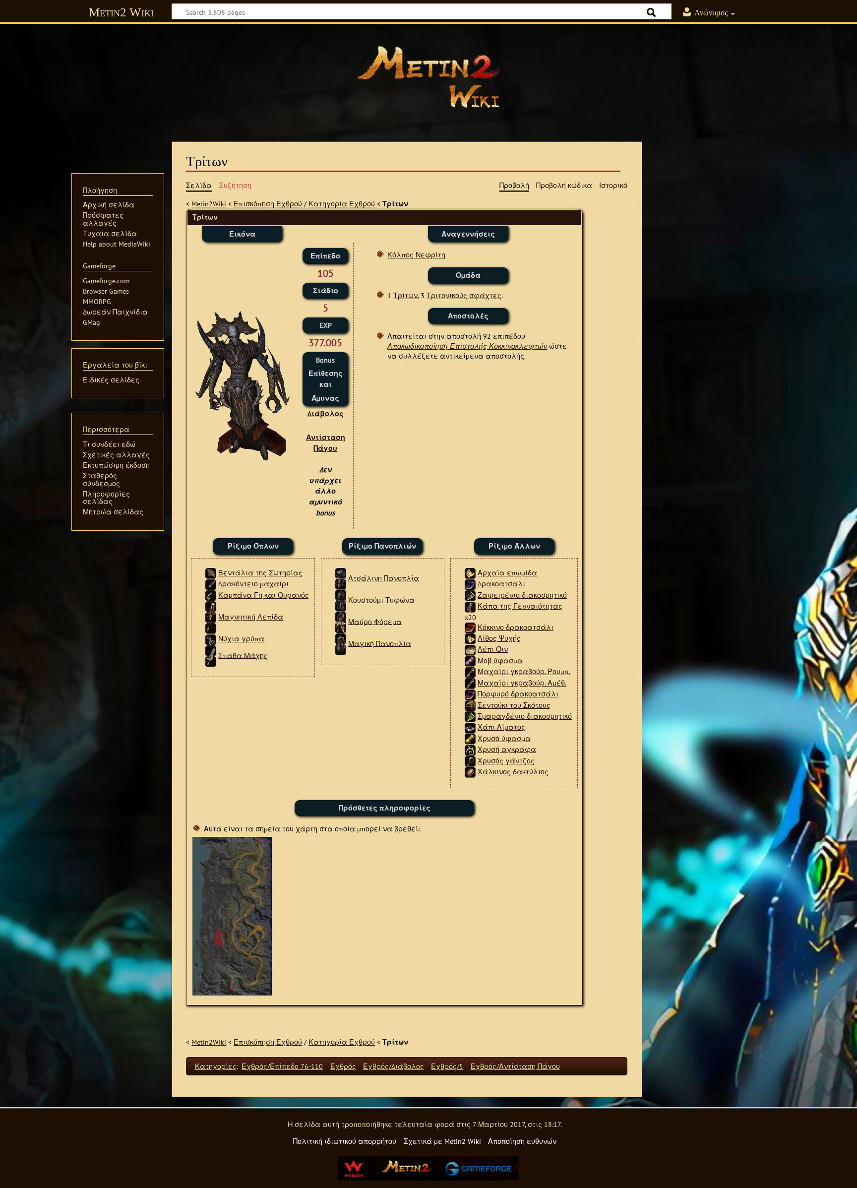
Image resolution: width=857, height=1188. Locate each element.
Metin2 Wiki (121, 12)
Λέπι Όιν (493, 649)
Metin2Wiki (208, 203)
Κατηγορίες (216, 1066)
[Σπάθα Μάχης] (210, 655)
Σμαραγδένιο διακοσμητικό (525, 716)
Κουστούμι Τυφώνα (381, 599)
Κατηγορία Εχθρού (341, 203)
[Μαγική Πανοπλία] (340, 643)
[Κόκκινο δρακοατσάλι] (470, 627)
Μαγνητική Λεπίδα (250, 617)
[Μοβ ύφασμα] (470, 660)
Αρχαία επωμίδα (507, 572)
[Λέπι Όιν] (470, 649)
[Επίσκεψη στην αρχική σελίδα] (428, 77)
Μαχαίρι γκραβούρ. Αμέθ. (522, 683)
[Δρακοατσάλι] (470, 583)
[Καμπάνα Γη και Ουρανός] (210, 595)
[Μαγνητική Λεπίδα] (210, 617)
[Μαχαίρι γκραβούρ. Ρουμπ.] (470, 671)
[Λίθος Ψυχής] (470, 638)
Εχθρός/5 (447, 1066)
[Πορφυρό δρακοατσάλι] (470, 693)
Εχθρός (343, 1066)
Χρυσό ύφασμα (504, 738)
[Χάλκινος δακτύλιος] (470, 771)
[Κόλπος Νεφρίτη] (232, 915)
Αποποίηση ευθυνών (522, 1141)
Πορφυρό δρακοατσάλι (518, 693)
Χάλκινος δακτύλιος (513, 771)
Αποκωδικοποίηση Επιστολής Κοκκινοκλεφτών (467, 346)
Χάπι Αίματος (501, 727)
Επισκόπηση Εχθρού (268, 203)
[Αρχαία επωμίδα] (470, 572)
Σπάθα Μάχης (243, 655)
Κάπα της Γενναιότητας (520, 606)
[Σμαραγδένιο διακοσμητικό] (470, 716)
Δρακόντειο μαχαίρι (253, 583)
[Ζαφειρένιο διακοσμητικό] (470, 595)
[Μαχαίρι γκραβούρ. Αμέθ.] (470, 683)
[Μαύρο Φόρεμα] (340, 621)
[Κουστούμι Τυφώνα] (340, 599)
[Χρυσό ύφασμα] (470, 738)
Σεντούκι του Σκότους (514, 705)
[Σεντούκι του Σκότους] (470, 705)
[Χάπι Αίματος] (470, 727)
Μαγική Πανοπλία (379, 643)
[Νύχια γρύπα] (210, 638)
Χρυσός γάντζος (506, 760)
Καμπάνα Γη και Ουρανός (263, 595)
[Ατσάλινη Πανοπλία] (340, 577)
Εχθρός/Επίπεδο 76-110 (282, 1066)
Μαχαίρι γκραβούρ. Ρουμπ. (524, 671)
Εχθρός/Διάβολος (393, 1066)
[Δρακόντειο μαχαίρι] (210, 583)
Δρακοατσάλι (501, 583)
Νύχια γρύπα (241, 638)
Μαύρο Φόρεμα (375, 621)
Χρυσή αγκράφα (507, 749)
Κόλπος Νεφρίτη (416, 254)
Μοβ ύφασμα (500, 660)
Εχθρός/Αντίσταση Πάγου (515, 1066)
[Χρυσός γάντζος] (470, 760)
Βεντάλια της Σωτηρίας (260, 572)
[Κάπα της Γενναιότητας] (470, 606)
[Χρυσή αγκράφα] (470, 749)
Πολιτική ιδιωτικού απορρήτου (344, 1141)
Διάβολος (325, 413)
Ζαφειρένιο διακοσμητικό (522, 595)
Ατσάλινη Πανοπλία (383, 577)
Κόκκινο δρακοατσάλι (515, 627)
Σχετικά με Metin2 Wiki (442, 1141)
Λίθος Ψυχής (499, 638)
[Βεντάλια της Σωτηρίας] (210, 572)
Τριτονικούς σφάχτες (464, 295)
